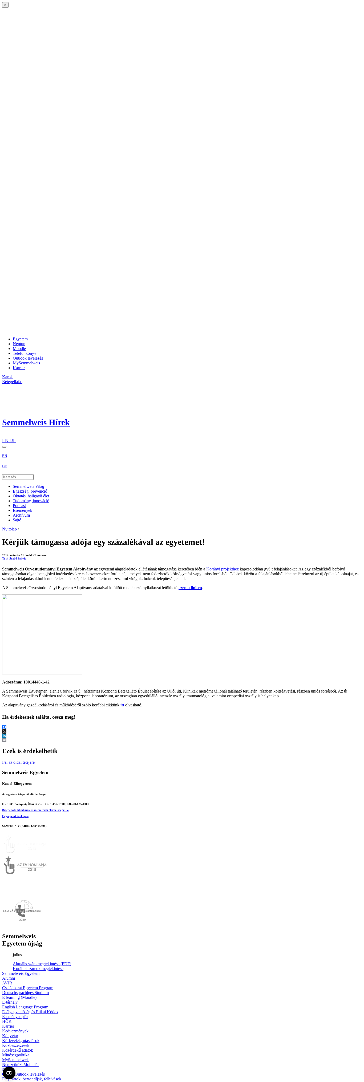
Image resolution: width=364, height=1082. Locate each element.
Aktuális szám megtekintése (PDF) (42, 964)
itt (122, 705)
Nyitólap (9, 529)
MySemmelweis (26, 363)
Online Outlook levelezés (23, 1074)
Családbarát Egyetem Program (27, 988)
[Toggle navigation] (4, 447)
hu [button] (4, 435)
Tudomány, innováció (31, 500)
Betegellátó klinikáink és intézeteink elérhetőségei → (35, 809)
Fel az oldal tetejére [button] (18, 762)
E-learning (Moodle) (19, 997)
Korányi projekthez (222, 569)
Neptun (19, 343)
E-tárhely (10, 1002)
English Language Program (25, 1007)
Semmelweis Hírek (36, 422)
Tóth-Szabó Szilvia (14, 558)
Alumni (8, 978)
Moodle (19, 348)
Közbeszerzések (15, 1045)
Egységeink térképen (15, 816)
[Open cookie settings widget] (9, 1073)
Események (22, 510)
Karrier (19, 367)
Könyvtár (10, 1035)
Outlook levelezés (28, 358)
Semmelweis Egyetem (20, 973)
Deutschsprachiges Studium (25, 992)
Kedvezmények (15, 1031)
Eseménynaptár (15, 1016)
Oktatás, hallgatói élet (31, 496)
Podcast (19, 505)
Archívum (21, 515)
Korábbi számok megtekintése (38, 968)
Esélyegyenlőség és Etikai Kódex (30, 1011)
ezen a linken (190, 587)
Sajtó (17, 520)
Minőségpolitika (15, 1055)
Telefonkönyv (24, 353)
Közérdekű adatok (17, 1050)
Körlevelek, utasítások (20, 1040)
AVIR (7, 983)
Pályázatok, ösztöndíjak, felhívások (31, 1079)
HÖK (7, 1021)
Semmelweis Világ (28, 486)
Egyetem (20, 339)
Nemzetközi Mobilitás (20, 1064)
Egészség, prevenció (30, 491)
